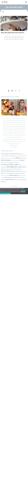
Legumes (3, 169)
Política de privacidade (5, 193)
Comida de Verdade (14, 162)
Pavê (25, 171)
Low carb (16, 169)
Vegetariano (17, 179)
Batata (13, 158)
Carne (22, 160)
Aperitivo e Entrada (9, 156)
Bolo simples (6, 160)
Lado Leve (22, 167)
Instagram (12, 167)
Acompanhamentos (15, 154)
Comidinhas (5, 164)
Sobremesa (13, 175)
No (24, 191)
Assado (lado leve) (8, 158)
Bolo (17, 158)
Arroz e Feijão (18, 155)
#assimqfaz (5, 154)
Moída (22, 171)
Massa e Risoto (6, 171)
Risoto (7, 175)
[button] (2, 2)
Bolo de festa (23, 158)
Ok (22, 191)
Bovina (12, 160)
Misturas (14, 171)
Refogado (3, 175)
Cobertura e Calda (5, 162)
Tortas (20, 177)
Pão (19, 173)
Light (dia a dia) (10, 169)
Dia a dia (14, 164)
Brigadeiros (16, 160)
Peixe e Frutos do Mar (7, 173)
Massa (20, 169)
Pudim (15, 173)
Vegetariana (9, 179)
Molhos (19, 171)
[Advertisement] (14, 69)
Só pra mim (7, 177)
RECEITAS (22, 173)
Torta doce (15, 177)
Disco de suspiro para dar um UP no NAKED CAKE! (12, 32)
